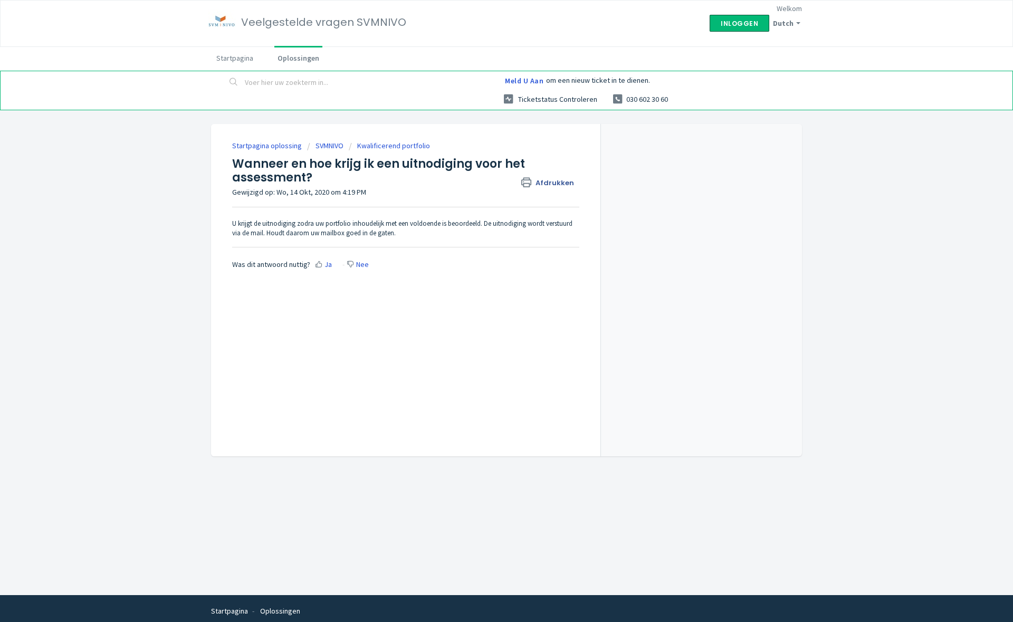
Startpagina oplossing (267, 145)
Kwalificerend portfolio (393, 145)
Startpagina (234, 58)
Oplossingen (298, 58)
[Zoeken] (234, 82)
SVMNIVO (329, 145)
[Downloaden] (487, 173)
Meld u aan (524, 80)
